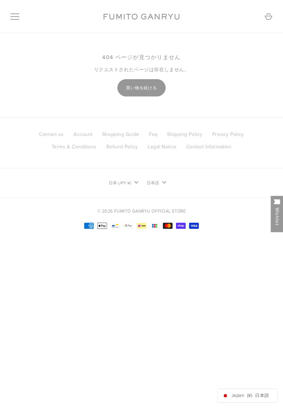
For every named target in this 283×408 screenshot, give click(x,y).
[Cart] (268, 16)
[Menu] (14, 16)
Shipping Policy (184, 134)
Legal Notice (162, 147)
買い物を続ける (141, 87)
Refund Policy (122, 147)
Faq (153, 134)
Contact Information (209, 147)
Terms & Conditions (74, 147)
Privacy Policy (228, 134)
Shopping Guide (120, 134)
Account (83, 134)
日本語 (153, 182)
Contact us (51, 134)
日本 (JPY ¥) (120, 182)
